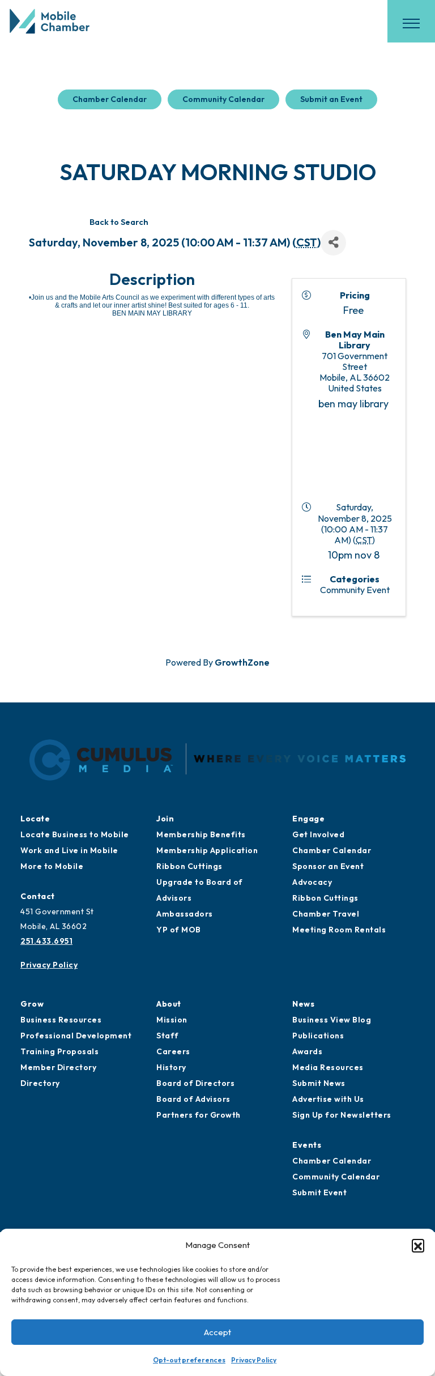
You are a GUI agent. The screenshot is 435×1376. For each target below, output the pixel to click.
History (171, 1067)
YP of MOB (178, 930)
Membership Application (207, 850)
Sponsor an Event (328, 866)
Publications (318, 1035)
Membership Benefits (201, 834)
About (168, 1004)
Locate (35, 818)
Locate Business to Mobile (74, 834)
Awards (307, 1051)
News (303, 1004)
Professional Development (75, 1035)
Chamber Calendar (109, 99)
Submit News (319, 1083)
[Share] (333, 242)
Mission (171, 1020)
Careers (173, 1051)
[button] (418, 1245)
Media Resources (328, 1067)
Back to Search (118, 222)
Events (306, 1145)
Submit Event (319, 1192)
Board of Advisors (193, 1099)
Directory (40, 1083)
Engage (308, 818)
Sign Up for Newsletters (341, 1115)
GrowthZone (242, 662)
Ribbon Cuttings (189, 866)
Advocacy (312, 882)
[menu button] (411, 23)
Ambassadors (184, 914)
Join (165, 818)
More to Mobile (51, 866)
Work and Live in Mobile (69, 850)
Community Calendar (223, 99)
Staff (167, 1035)
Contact (37, 896)
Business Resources (60, 1020)
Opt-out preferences (189, 1360)
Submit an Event (331, 99)
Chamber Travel (325, 914)
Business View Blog (331, 1020)
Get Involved (318, 834)
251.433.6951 (46, 941)
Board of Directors (195, 1083)
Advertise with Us (328, 1099)
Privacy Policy (253, 1360)
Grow (32, 1004)
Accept (217, 1332)
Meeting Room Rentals (339, 930)
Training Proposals (59, 1051)
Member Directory (58, 1067)
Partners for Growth (198, 1115)
